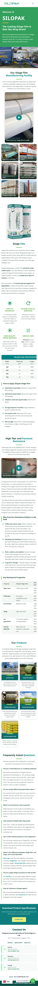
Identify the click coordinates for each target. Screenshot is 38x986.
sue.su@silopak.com (21, 977)
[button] (19, 57)
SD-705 (8, 876)
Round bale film (20, 863)
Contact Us (22, 895)
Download (19, 919)
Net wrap (6, 858)
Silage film (13, 861)
